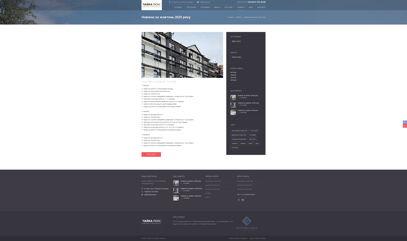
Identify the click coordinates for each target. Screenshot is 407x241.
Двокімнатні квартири (239, 135)
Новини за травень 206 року (248, 110)
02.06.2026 (186, 198)
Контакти (261, 7)
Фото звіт (228, 7)
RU (405, 126)
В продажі (205, 7)
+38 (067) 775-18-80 (256, 2)
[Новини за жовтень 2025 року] (182, 55)
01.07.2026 (186, 190)
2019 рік (233, 72)
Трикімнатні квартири (239, 139)
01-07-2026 (244, 105)
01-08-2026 (244, 97)
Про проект (191, 7)
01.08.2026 (186, 183)
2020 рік (233, 75)
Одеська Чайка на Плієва (258, 238)
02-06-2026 (244, 112)
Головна (178, 7)
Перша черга (236, 57)
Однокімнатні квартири (239, 131)
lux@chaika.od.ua (205, 2)
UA (405, 122)
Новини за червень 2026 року (248, 103)
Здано (217, 7)
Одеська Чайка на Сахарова (238, 238)
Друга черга (236, 41)
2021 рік (233, 77)
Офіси (250, 143)
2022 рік (233, 80)
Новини (240, 7)
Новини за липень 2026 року (248, 95)
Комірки (234, 143)
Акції (251, 7)
